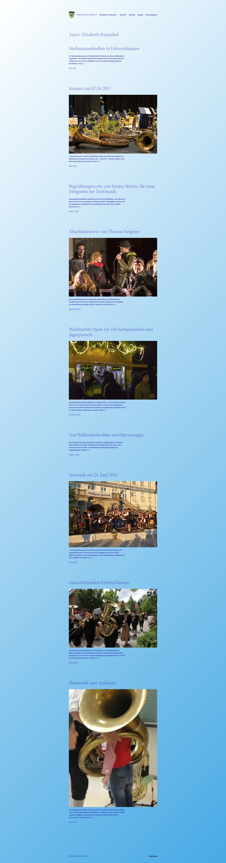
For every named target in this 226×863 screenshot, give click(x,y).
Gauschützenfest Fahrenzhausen (99, 582)
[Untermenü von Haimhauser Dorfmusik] (117, 14)
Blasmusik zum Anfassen (92, 682)
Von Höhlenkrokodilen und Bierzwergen (106, 434)
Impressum (153, 856)
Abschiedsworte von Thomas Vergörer (104, 231)
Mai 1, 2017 (72, 68)
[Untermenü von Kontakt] (126, 14)
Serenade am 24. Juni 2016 (93, 474)
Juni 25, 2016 (73, 562)
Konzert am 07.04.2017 (90, 88)
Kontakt (123, 15)
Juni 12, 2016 (73, 822)
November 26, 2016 (75, 309)
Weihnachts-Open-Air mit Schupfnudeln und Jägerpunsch (111, 332)
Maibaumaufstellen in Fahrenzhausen (104, 48)
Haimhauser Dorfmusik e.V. (87, 15)
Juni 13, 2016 (73, 662)
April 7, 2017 (73, 166)
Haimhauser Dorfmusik (107, 15)
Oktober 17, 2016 (74, 454)
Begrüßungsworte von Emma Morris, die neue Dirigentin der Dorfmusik (112, 188)
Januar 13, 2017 (74, 211)
